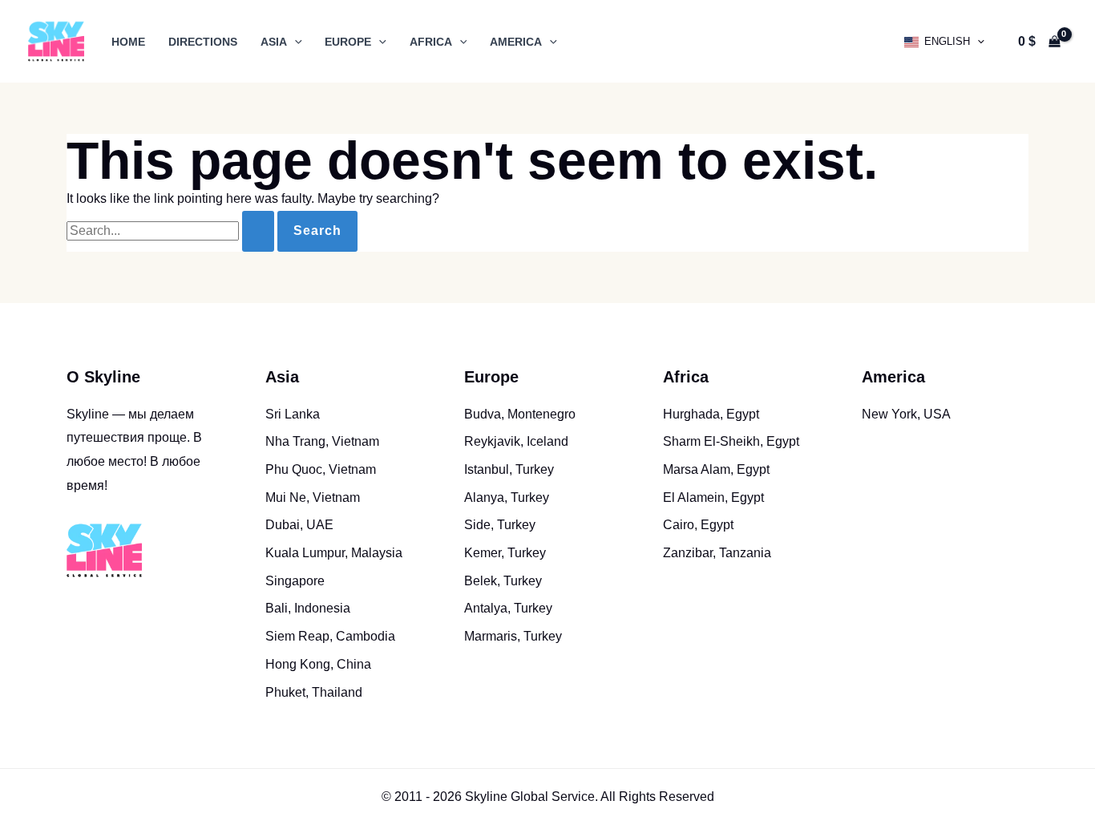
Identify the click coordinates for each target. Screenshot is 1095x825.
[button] (294, 41)
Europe (348, 41)
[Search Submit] (258, 231)
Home (128, 41)
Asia (274, 41)
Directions (202, 41)
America (516, 41)
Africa (431, 41)
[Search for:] (172, 230)
